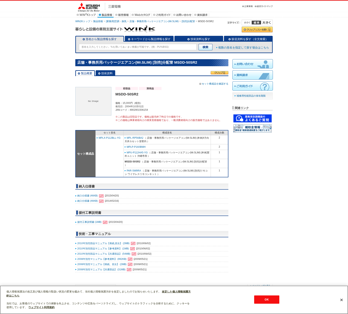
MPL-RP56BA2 (135, 137)
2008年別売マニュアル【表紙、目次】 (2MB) (102, 264)
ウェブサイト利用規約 (41, 307)
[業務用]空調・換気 (116, 21)
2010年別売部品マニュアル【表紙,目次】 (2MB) (103, 243)
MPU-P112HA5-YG (137, 152)
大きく (265, 22)
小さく (249, 22)
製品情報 (98, 21)
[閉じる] (341, 299)
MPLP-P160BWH (136, 147)
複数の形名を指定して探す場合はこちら (243, 47)
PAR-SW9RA (134, 170)
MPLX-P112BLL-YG (109, 137)
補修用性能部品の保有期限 (251, 95)
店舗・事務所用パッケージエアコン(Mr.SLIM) (154, 21)
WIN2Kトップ (82, 21)
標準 (256, 23)
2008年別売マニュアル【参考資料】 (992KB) (102, 259)
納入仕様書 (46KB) (87, 195)
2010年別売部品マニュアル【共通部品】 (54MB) (104, 253)
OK (266, 299)
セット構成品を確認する (215, 83)
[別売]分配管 (188, 21)
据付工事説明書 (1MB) (89, 222)
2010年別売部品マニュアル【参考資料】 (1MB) (103, 248)
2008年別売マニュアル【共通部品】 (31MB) (101, 269)
